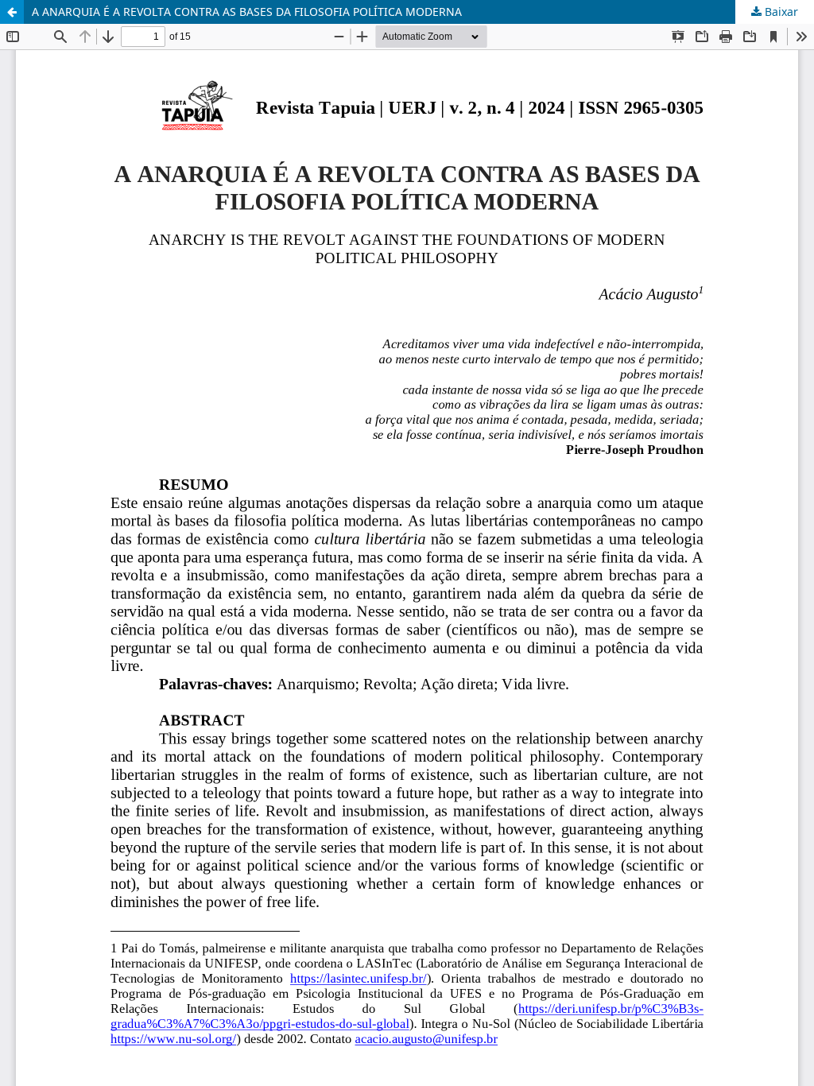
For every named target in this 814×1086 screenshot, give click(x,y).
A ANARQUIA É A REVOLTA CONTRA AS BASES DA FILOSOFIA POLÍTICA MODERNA (247, 11)
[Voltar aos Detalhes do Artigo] (12, 12)
